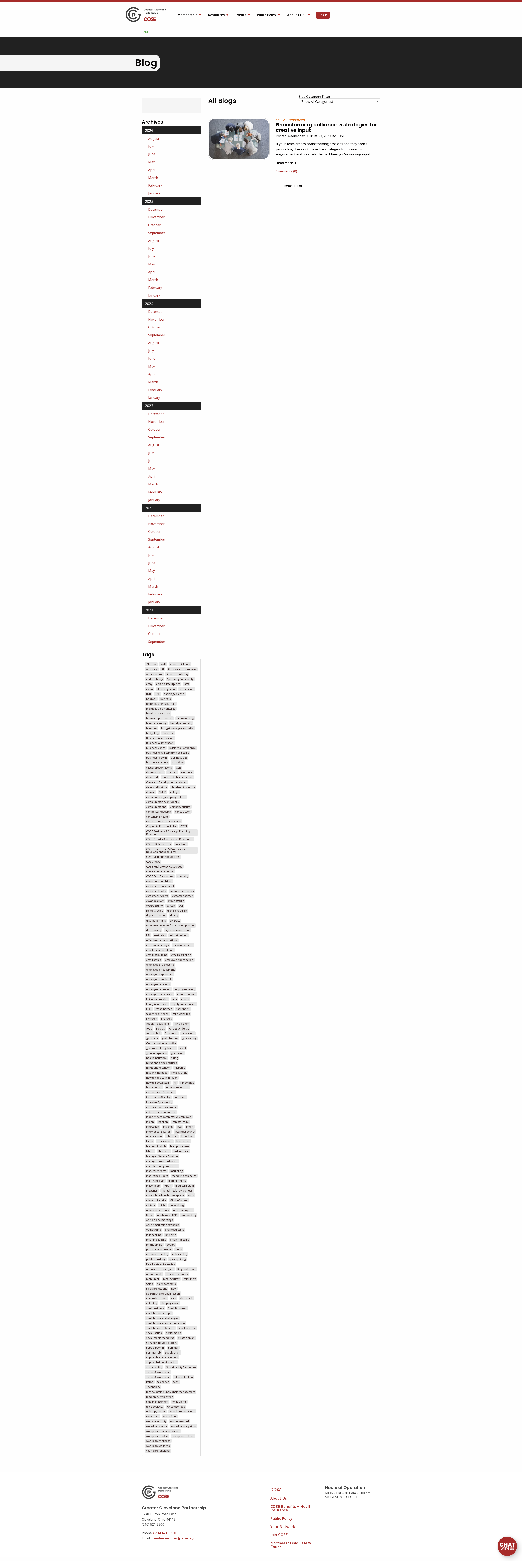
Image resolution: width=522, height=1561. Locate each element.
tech (176, 1382)
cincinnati (187, 772)
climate (150, 792)
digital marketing (156, 915)
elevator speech (183, 945)
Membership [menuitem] (187, 15)
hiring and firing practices (161, 1063)
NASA (162, 1205)
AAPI (163, 664)
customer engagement (160, 886)
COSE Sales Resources (160, 871)
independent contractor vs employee (168, 1117)
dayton (171, 906)
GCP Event (188, 1033)
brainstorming (185, 718)
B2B (148, 694)
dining (174, 915)
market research (156, 1171)
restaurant (152, 1279)
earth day (160, 935)
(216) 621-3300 (164, 1533)
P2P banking (153, 1235)
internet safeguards (158, 1131)
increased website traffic (161, 1107)
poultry (171, 1244)
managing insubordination (162, 1161)
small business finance (160, 1328)
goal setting (189, 1038)
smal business (155, 1308)
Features (166, 1019)
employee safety (185, 989)
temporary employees (159, 1397)
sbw (173, 1288)
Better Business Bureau (160, 704)
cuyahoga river (155, 901)
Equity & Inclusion (157, 1004)
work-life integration (183, 1426)
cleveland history (156, 787)
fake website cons (157, 1014)
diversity (175, 920)
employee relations (158, 984)
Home (145, 32)
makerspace (181, 1151)
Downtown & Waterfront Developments (170, 925)
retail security (171, 1279)
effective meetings (157, 945)
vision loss (152, 1416)
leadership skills (156, 1146)
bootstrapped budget (159, 718)
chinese (172, 772)
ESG (148, 1009)
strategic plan (186, 1338)
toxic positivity (154, 1406)
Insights (168, 1126)
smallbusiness (187, 1328)
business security (157, 762)
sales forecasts (166, 1284)
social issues (154, 1333)
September (156, 233)
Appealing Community (180, 679)
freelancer (171, 1033)
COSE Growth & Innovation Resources (169, 839)
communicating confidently (162, 802)
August (153, 138)
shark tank (186, 1298)
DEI (181, 906)
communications (156, 807)
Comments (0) (286, 171)
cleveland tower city (183, 787)
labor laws (187, 1136)
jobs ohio (171, 1136)
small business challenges (162, 1318)
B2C (157, 694)
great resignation (156, 1053)
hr (175, 1082)
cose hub (180, 844)
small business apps (158, 1313)
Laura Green (164, 1141)
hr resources (154, 1087)
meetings (152, 1190)
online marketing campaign (162, 1225)
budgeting (152, 733)
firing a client (181, 1023)
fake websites (181, 1014)
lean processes (179, 1146)
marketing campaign (184, 1176)
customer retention (182, 891)
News (149, 1215)
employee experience (159, 974)
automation (187, 689)
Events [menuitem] (241, 15)
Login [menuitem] (323, 15)
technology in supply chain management (170, 1392)
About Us (278, 1498)
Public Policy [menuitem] (266, 15)
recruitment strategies (159, 1269)
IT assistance (154, 1136)
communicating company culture (165, 797)
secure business (156, 1298)
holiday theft (179, 1072)
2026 (149, 130)
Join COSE (279, 1534)
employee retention (158, 989)
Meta (191, 1195)
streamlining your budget (161, 1343)
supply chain (172, 1352)
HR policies (187, 1082)
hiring (174, 1058)
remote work (154, 1274)
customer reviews (157, 896)
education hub (178, 935)
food (149, 1028)
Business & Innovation (160, 738)
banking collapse (174, 694)
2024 (149, 303)
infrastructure (180, 1122)
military (150, 1205)
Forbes (160, 1028)
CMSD (162, 792)
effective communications (161, 940)
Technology (153, 1387)
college (174, 792)
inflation (163, 1122)
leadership (183, 1141)
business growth (156, 757)
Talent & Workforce (158, 1372)
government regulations (161, 1048)
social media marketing (160, 1338)
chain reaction (154, 772)
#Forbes (151, 664)
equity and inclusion (184, 1004)
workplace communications (162, 1431)
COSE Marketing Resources (163, 857)
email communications (159, 950)
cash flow (178, 762)
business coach (155, 748)
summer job (153, 1352)
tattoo (149, 1382)
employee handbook (159, 979)
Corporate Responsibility (161, 826)
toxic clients (179, 1401)
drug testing (153, 930)
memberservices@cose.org (172, 1538)
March (153, 177)
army (149, 684)
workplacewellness (158, 1446)
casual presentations (159, 767)
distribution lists (156, 920)
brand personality (181, 723)
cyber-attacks (176, 901)
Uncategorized (176, 1406)
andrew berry (154, 679)
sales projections (156, 1288)
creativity (182, 876)
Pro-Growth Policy (157, 1254)
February (155, 185)
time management (157, 1401)
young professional (158, 1450)
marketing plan (155, 1181)
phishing (170, 1235)
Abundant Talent (180, 664)
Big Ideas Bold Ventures (160, 708)
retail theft (190, 1279)
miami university (156, 1200)
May (151, 162)
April (151, 170)
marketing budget (157, 1176)
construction (182, 811)
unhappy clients (156, 1411)
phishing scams (179, 1239)
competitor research (158, 811)
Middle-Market (179, 1200)
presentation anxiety (158, 1249)
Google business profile (161, 1043)
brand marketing (156, 723)
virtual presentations (182, 1411)
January (154, 193)
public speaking (155, 1259)
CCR (178, 767)
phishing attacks (156, 1239)
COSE (183, 826)
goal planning (170, 1038)
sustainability (154, 1367)
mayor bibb (153, 1185)
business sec (179, 757)
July (151, 146)
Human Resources (177, 1087)
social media (173, 1333)
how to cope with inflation (162, 1077)
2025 (149, 201)
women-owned (179, 1421)
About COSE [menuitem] (296, 15)
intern (190, 1126)
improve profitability (158, 1097)
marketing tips (177, 1181)
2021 (149, 610)
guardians (177, 1053)
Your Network (282, 1526)
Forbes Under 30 (179, 1028)
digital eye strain (177, 910)
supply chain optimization (161, 1362)
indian (150, 1122)
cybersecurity (154, 906)
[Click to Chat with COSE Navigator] (507, 1546)
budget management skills (177, 728)
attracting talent (166, 689)
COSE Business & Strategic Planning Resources (168, 832)
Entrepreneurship (157, 999)
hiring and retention (158, 1068)
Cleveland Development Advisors (166, 782)
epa (174, 999)
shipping (151, 1303)
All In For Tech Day (177, 674)
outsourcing (153, 1229)
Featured (151, 1019)
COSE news (153, 861)
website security (156, 1421)
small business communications (165, 1323)
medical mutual (184, 1185)
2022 (149, 507)
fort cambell (153, 1033)
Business (168, 733)
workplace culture (183, 1436)
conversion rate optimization (163, 821)
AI (162, 669)
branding (151, 728)
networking (177, 1205)
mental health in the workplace (165, 1195)
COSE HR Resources (158, 844)
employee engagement (160, 969)
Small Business (177, 1308)
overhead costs (174, 1229)
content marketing (157, 816)
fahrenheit (182, 1009)
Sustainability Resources (181, 1367)
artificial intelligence (168, 684)
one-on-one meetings (159, 1220)
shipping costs (170, 1303)
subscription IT (155, 1347)
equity (185, 999)
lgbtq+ (150, 1151)
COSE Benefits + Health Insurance (291, 1508)
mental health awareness (177, 1190)
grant (183, 1048)
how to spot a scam (158, 1082)
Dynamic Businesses (177, 930)
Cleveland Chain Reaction (177, 777)
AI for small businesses (182, 669)
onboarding (188, 1215)
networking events (157, 1210)
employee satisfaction (159, 994)
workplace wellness (158, 1441)
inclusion (180, 1097)
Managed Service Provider (162, 1156)
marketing (176, 1171)
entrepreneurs (186, 994)
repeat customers (177, 1274)
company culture (180, 807)
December (156, 209)
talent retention (183, 1377)
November (156, 217)
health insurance (156, 1058)
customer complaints (159, 881)
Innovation (152, 1126)
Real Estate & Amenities (160, 1264)
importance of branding (160, 1092)
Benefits (165, 699)
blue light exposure (158, 713)
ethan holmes (163, 1009)
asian (149, 689)
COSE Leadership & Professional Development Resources (166, 850)
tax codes (163, 1382)
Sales (149, 1284)
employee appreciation (179, 960)
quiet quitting (177, 1259)
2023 (149, 405)
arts (186, 684)
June (151, 154)
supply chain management (162, 1357)
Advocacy (151, 669)
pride (179, 1249)
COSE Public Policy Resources (164, 866)
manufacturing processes (162, 1166)
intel (179, 1126)
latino (149, 1141)
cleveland (152, 777)
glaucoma (152, 1038)
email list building (156, 955)
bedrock (151, 699)
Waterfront (170, 1416)
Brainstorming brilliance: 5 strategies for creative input (326, 127)
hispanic (180, 1068)
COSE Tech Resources (159, 876)
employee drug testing (160, 964)
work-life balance (156, 1426)
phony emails (154, 1244)
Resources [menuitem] (216, 15)
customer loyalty (156, 891)
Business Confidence (182, 748)
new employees (183, 1210)
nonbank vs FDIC (167, 1215)
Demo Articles (154, 910)
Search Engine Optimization (163, 1293)
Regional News (186, 1269)
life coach (163, 1151)
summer (173, 1347)
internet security (185, 1131)
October (154, 225)
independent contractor (160, 1112)
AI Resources (154, 674)
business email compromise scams (167, 752)
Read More (284, 163)
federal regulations (158, 1023)
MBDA (167, 1185)
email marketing (181, 955)
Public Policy (179, 1254)
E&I (148, 935)
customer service (182, 896)
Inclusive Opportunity (159, 1102)
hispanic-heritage (156, 1072)
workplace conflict (157, 1436)
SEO (173, 1298)
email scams (153, 960)
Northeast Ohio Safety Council (290, 1545)
